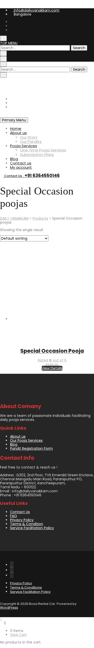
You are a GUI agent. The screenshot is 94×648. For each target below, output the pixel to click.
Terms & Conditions (26, 587)
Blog (14, 158)
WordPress (9, 607)
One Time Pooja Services (43, 150)
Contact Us (20, 511)
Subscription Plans (37, 154)
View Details (52, 368)
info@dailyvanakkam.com (36, 10)
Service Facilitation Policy (32, 527)
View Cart (18, 634)
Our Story (28, 137)
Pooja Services (23, 145)
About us (18, 132)
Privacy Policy (22, 519)
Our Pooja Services (26, 440)
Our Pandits (31, 141)
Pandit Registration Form (31, 448)
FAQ (13, 515)
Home (15, 128)
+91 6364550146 (27, 83)
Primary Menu (14, 120)
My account (21, 167)
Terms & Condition (26, 523)
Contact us (20, 163)
